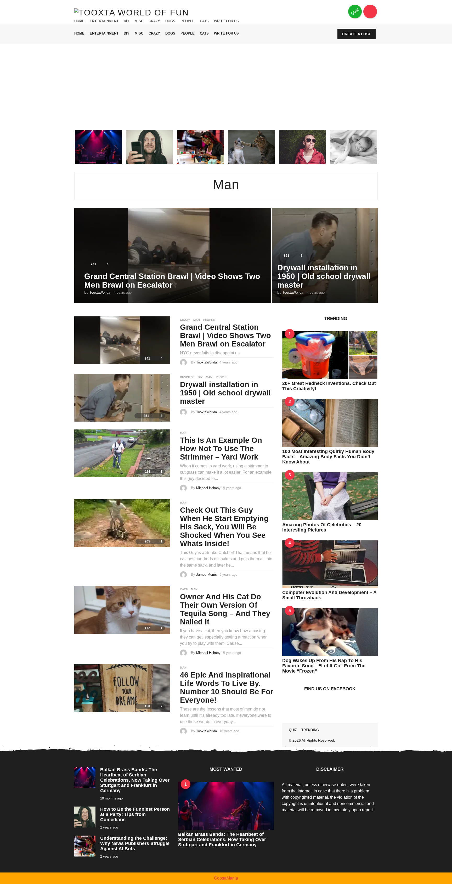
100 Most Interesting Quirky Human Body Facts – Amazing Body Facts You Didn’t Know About (328, 457)
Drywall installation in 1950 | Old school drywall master (323, 276)
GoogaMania (226, 878)
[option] (98, 147)
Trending (310, 730)
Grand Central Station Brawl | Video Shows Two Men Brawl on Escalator (172, 280)
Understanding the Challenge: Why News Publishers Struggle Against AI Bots (135, 843)
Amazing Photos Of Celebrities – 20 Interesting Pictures (321, 527)
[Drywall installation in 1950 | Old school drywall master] (122, 397)
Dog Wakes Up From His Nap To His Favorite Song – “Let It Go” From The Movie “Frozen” (323, 666)
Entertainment (104, 21)
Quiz (293, 730)
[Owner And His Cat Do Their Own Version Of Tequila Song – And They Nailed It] (122, 609)
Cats (204, 21)
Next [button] (381, 147)
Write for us (226, 21)
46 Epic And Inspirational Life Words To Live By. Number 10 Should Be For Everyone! (226, 687)
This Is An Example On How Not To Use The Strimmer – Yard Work (221, 448)
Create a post (356, 34)
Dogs (170, 21)
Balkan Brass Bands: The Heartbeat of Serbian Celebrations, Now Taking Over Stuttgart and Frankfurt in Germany (135, 780)
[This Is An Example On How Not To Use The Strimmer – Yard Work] (122, 453)
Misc (139, 21)
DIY (126, 21)
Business (187, 377)
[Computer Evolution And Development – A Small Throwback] (330, 564)
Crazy (154, 21)
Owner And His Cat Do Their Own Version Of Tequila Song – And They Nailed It (225, 609)
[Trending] (370, 11)
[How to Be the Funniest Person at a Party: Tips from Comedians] (84, 816)
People (187, 21)
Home (79, 21)
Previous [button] (71, 147)
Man (196, 319)
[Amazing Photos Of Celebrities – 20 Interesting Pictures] (330, 496)
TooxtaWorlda (99, 292)
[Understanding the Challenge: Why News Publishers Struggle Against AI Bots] (84, 845)
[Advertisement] (226, 83)
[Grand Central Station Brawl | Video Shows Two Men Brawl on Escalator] (122, 340)
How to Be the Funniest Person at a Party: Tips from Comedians (135, 814)
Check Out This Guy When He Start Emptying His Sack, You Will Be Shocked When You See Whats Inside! (224, 527)
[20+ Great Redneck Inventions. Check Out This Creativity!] (330, 355)
